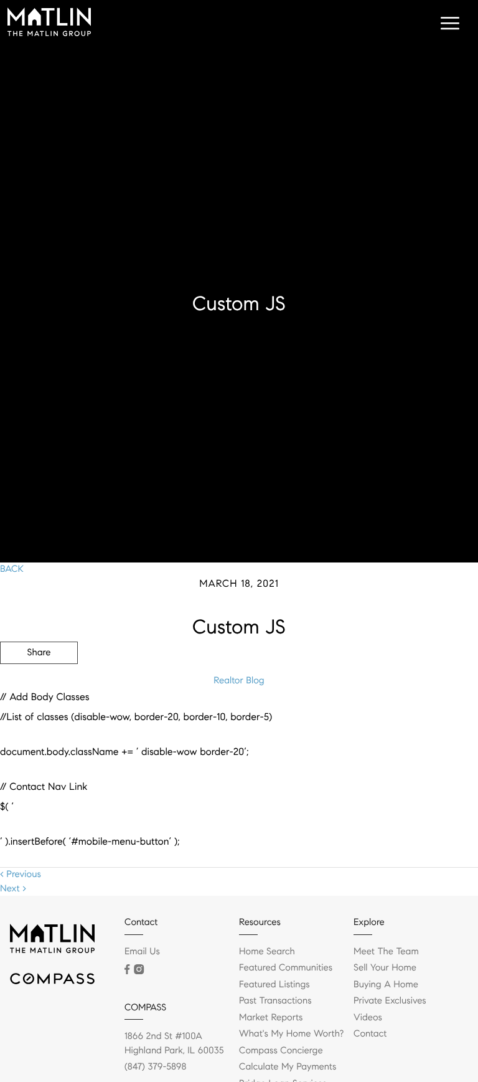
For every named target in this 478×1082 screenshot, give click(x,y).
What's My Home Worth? (291, 1034)
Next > (13, 889)
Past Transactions (275, 1001)
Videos (368, 1017)
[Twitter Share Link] (39, 687)
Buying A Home (386, 984)
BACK (12, 569)
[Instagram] (139, 969)
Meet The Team (386, 951)
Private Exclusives (390, 1001)
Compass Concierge (281, 1050)
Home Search (267, 951)
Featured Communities (285, 968)
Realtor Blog (238, 680)
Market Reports (271, 1017)
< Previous (20, 874)
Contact (370, 1034)
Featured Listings (274, 984)
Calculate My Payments (287, 1067)
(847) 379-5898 (155, 1067)
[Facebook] (126, 969)
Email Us (142, 951)
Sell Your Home (385, 968)
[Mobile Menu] (448, 25)
